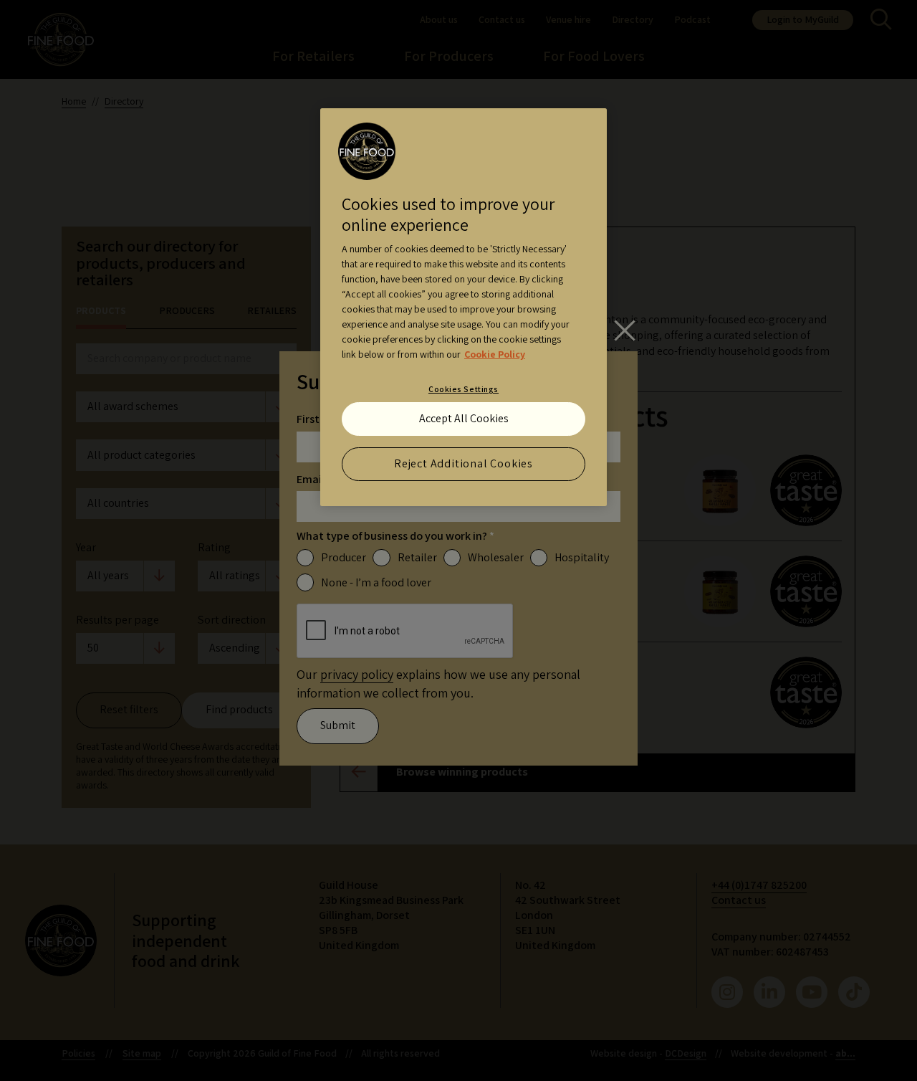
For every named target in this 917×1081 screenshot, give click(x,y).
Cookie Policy (494, 354)
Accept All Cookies (464, 418)
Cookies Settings (463, 389)
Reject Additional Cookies (463, 463)
